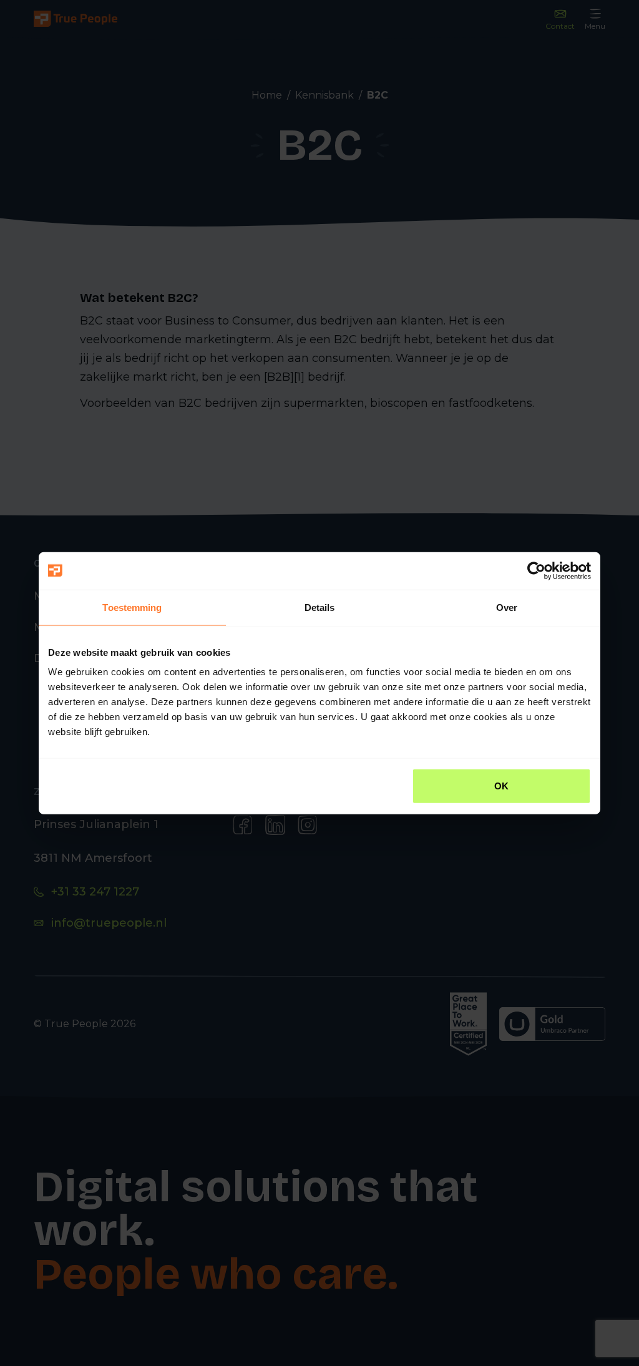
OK (501, 786)
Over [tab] (506, 607)
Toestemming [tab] (132, 607)
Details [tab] (320, 607)
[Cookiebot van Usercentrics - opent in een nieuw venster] (536, 570)
